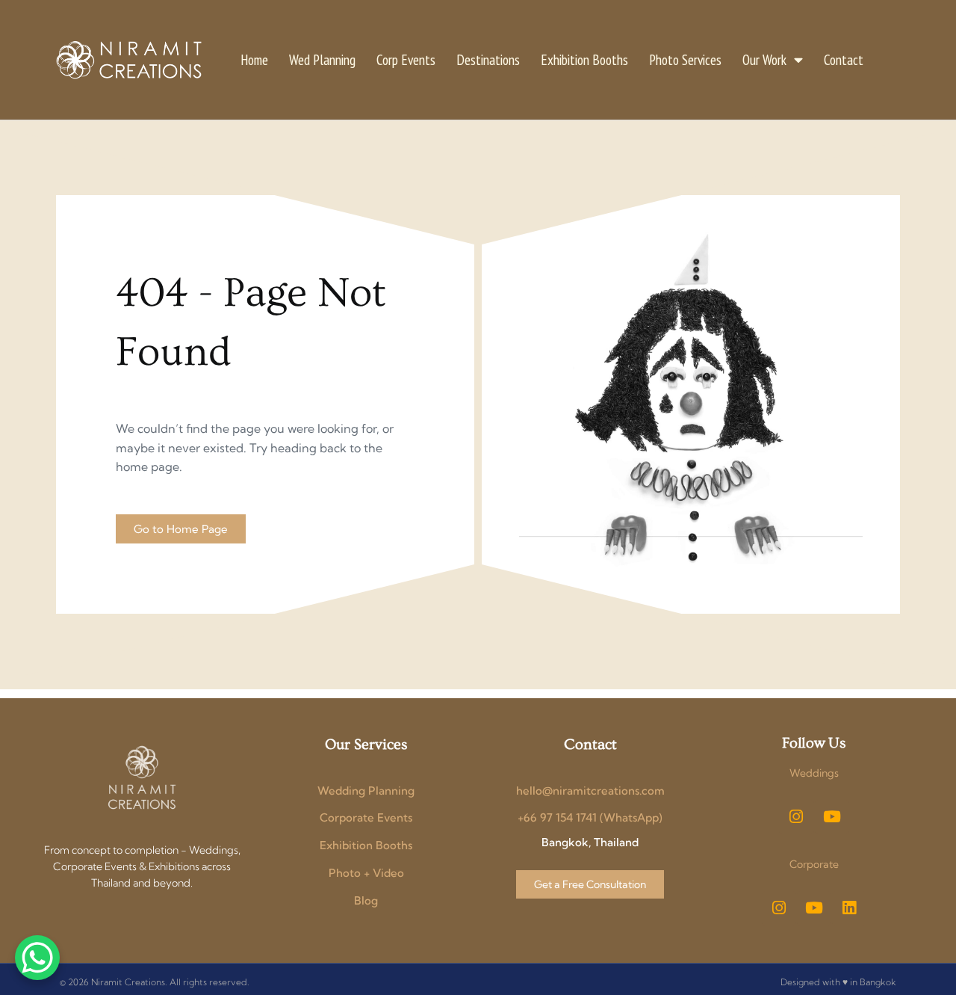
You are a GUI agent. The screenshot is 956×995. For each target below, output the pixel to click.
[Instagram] (796, 817)
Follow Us (813, 743)
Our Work (764, 59)
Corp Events (405, 59)
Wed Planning (322, 59)
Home (254, 59)
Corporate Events (366, 817)
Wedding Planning (366, 790)
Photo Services (685, 59)
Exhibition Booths (584, 59)
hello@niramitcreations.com (590, 790)
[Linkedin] (849, 908)
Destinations (488, 59)
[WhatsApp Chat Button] (37, 957)
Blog (366, 900)
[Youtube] (832, 817)
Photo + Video (366, 873)
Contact (843, 59)
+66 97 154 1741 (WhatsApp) (590, 817)
